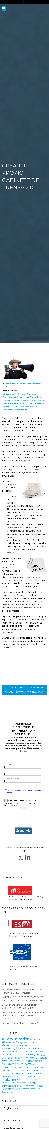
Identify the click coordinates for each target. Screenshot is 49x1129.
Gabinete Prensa (37, 400)
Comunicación (11, 384)
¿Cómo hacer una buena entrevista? (20, 1023)
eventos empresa (21, 400)
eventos (6, 1076)
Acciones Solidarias (25, 1055)
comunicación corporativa (28, 397)
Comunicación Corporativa (30, 384)
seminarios (25, 1089)
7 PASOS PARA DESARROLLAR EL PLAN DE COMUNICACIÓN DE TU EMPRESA (25, 692)
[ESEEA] (20, 944)
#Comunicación (10, 394)
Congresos (6, 1073)
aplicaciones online (27, 1058)
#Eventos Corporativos (18, 1042)
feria (30, 1076)
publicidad (29, 1086)
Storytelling (34, 1089)
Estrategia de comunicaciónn (25, 1073)
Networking (8, 1082)
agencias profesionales (28, 394)
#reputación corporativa (27, 1051)
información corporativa (33, 403)
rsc (18, 1088)
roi (14, 1089)
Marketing (9, 1079)
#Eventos (36, 1039)
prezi (22, 1086)
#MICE (25, 1048)
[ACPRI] (20, 890)
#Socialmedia (7, 1055)
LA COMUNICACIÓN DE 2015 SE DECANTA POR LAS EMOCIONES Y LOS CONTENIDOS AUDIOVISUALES (26, 687)
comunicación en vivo (16, 1067)
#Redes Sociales (10, 1051)
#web (15, 1055)
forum (35, 1076)
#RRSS (40, 1051)
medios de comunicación (14, 407)
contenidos (8, 400)
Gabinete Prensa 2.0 (12, 403)
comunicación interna (20, 1070)
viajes (10, 1092)
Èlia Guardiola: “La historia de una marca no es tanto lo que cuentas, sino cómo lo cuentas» (23, 1015)
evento (41, 1073)
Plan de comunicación (19, 1084)
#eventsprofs (11, 1045)
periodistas (8, 410)
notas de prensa (33, 407)
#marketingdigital (12, 1048)
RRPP (5, 387)
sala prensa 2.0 (20, 410)
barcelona (41, 1057)
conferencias (38, 1070)
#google (24, 1045)
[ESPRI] (20, 921)
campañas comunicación (14, 1061)
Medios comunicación (26, 1079)
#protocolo (34, 1048)
